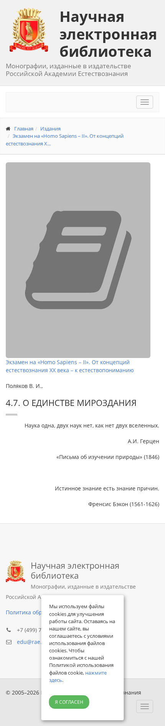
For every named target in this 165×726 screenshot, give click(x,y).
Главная (23, 128)
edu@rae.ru (32, 641)
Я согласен (69, 702)
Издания (50, 128)
